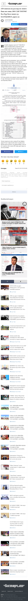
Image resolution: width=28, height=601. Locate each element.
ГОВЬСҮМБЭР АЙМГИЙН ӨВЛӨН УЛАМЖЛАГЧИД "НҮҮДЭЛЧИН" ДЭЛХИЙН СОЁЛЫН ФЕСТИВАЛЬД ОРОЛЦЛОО (17, 535)
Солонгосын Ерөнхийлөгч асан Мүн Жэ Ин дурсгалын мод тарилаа (17, 327)
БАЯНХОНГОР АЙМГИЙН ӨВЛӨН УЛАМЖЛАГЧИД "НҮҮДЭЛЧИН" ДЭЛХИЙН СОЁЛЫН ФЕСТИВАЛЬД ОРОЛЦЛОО (17, 429)
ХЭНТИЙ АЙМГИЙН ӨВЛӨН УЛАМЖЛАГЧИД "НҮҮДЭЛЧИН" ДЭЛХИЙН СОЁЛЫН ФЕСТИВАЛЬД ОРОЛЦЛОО (17, 449)
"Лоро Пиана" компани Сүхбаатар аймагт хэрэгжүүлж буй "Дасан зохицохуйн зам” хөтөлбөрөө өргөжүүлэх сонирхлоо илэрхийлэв (17, 479)
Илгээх (14, 191)
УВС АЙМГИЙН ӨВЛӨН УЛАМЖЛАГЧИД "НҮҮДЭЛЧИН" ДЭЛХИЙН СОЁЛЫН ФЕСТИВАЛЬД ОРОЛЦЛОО (17, 409)
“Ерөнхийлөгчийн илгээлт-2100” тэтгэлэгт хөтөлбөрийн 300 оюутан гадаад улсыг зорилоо (18, 347)
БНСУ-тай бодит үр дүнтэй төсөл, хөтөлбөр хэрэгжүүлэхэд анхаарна (17, 497)
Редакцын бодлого (10, 591)
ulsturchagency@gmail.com (10, 594)
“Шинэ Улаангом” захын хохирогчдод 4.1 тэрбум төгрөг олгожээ (17, 467)
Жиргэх (15, 24)
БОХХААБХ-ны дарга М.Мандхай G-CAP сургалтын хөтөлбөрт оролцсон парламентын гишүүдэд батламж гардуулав (18, 289)
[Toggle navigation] (4, 3)
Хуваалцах (23, 24)
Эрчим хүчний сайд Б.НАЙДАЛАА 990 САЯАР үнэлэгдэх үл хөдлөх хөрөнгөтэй (18, 337)
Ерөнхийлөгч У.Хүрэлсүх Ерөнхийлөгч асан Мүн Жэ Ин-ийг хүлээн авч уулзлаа (17, 457)
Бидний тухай (4, 591)
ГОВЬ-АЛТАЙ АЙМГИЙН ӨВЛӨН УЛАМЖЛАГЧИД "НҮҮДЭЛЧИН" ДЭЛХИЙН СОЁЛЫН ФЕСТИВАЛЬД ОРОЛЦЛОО (17, 419)
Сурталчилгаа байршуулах (19, 591)
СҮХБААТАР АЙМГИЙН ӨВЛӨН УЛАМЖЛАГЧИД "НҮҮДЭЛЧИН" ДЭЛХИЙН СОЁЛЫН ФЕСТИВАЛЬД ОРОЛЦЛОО (17, 439)
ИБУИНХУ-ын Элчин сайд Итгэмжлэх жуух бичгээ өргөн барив (17, 367)
